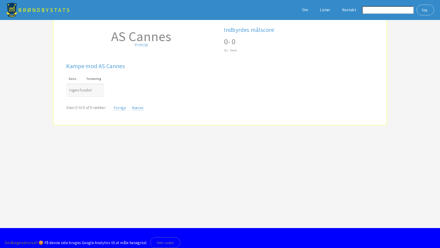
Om (305, 9)
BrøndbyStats (44, 10)
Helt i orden (165, 243)
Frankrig (141, 44)
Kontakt (349, 9)
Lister (325, 9)
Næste (138, 107)
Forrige (120, 107)
